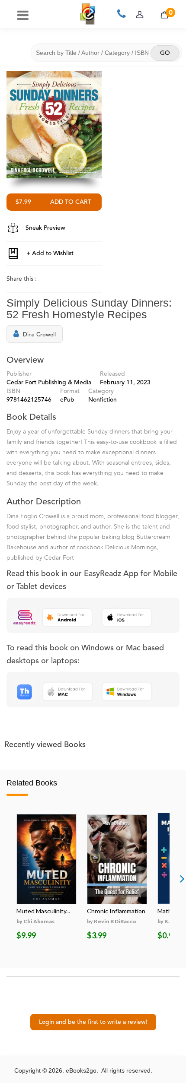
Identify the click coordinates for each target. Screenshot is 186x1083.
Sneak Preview (44, 228)
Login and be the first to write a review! (93, 1022)
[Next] (182, 878)
